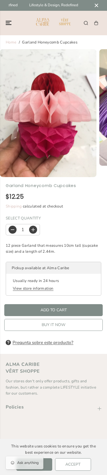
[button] (9, 23)
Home (11, 42)
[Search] (86, 23)
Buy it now (53, 324)
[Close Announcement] (96, 5)
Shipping (14, 206)
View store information (33, 288)
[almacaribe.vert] (53, 23)
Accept (72, 464)
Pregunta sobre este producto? (43, 342)
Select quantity (23, 218)
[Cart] (96, 23)
